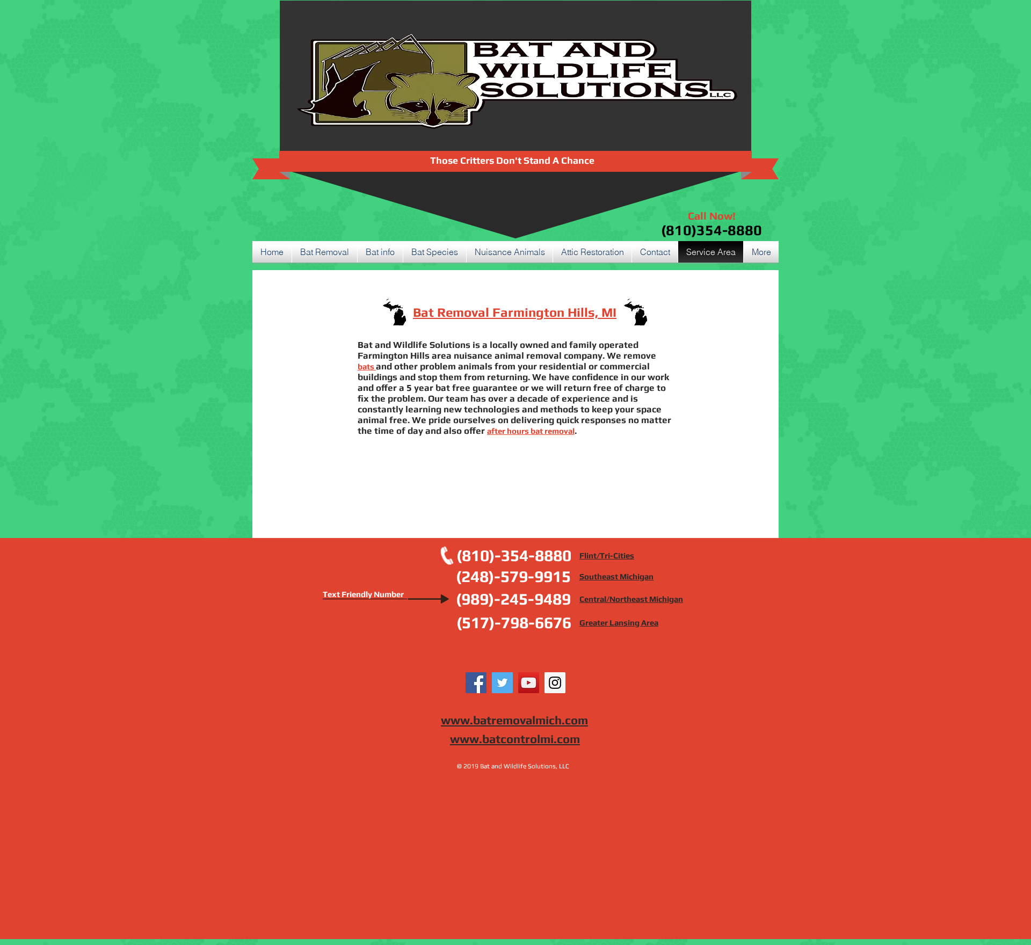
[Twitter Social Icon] (502, 682)
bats (367, 366)
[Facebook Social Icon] (476, 682)
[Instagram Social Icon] (554, 682)
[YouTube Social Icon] (528, 682)
